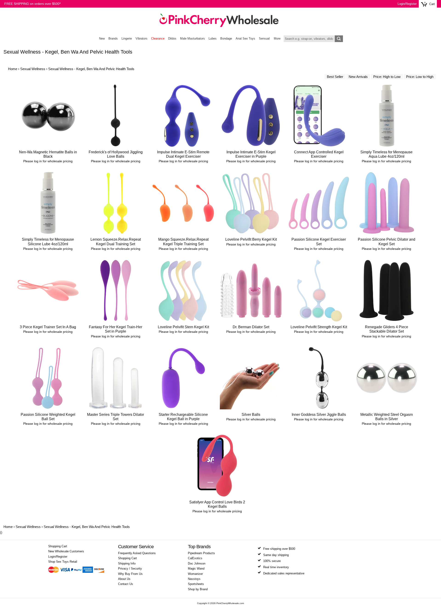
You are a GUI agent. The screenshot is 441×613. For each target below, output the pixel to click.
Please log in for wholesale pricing (48, 161)
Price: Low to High (419, 77)
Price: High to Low (387, 77)
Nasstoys (194, 579)
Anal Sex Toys (245, 38)
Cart (432, 4)
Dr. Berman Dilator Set (251, 327)
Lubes (213, 38)
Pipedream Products (201, 553)
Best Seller (335, 77)
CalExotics (195, 558)
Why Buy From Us (130, 574)
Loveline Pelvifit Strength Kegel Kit (319, 327)
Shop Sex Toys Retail (62, 561)
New (102, 38)
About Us (124, 579)
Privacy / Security (130, 568)
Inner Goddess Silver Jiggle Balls (319, 414)
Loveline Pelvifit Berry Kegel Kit (251, 239)
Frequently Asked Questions (137, 553)
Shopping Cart (57, 546)
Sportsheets (196, 584)
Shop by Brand (198, 589)
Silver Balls (251, 414)
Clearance (157, 38)
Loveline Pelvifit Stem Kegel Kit (183, 327)
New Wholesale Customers (66, 551)
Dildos (172, 38)
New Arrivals (358, 77)
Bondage (226, 38)
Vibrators (141, 38)
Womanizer (195, 574)
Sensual (264, 38)
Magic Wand (196, 568)
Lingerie (127, 38)
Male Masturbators (192, 38)
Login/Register (407, 4)
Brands (113, 38)
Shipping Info (127, 563)
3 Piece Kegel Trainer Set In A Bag (48, 327)
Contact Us (125, 584)
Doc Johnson (196, 563)
